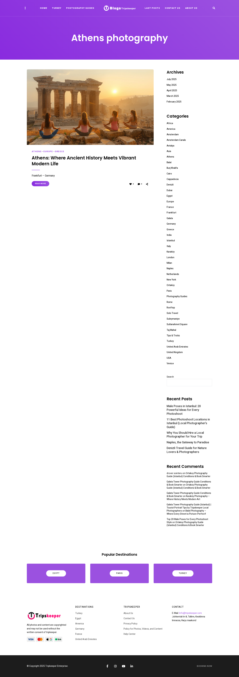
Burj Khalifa (172, 168)
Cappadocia (173, 179)
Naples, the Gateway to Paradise (188, 442)
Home (43, 8)
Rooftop (171, 307)
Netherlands (173, 274)
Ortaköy (171, 285)
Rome (170, 302)
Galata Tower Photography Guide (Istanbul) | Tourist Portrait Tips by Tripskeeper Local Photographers (189, 507)
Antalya (170, 145)
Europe (48, 151)
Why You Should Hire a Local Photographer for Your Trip (185, 435)
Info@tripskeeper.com (190, 613)
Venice (170, 363)
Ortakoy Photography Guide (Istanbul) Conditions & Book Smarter (188, 475)
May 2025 (172, 85)
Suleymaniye (173, 319)
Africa (170, 123)
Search (170, 377)
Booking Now (204, 666)
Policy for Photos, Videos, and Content (143, 629)
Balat (169, 162)
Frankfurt (171, 212)
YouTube (123, 666)
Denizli (170, 184)
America (171, 129)
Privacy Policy (130, 623)
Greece (59, 151)
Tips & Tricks (173, 335)
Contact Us (172, 8)
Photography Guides (80, 8)
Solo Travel (172, 313)
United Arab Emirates (177, 346)
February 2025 (174, 101)
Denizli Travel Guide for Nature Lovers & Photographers (187, 450)
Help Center (130, 634)
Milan (169, 263)
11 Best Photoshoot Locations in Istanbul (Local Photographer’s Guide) (188, 423)
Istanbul (171, 240)
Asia (169, 151)
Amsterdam (173, 134)
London (170, 257)
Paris (169, 291)
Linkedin (131, 666)
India (169, 235)
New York (171, 279)
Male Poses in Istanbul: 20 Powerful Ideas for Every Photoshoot (184, 410)
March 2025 (173, 96)
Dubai (169, 190)
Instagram (115, 666)
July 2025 (172, 79)
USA (169, 358)
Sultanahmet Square (177, 324)
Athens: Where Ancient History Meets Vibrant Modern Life (84, 161)
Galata (170, 218)
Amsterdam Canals (176, 140)
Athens (37, 151)
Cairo (169, 173)
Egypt (170, 196)
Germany (171, 224)
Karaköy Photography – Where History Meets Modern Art (188, 497)
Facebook (107, 666)
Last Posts (152, 8)
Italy (169, 246)
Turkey (56, 8)
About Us (191, 8)
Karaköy (171, 251)
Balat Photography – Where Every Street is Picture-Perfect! (186, 512)
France (170, 207)
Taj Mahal (171, 330)
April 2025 (172, 90)
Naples (170, 268)
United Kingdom (175, 352)
